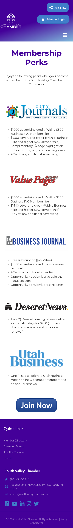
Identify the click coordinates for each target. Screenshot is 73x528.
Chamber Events (14, 446)
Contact (8, 458)
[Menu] (65, 35)
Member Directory (15, 440)
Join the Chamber (14, 452)
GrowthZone (36, 522)
